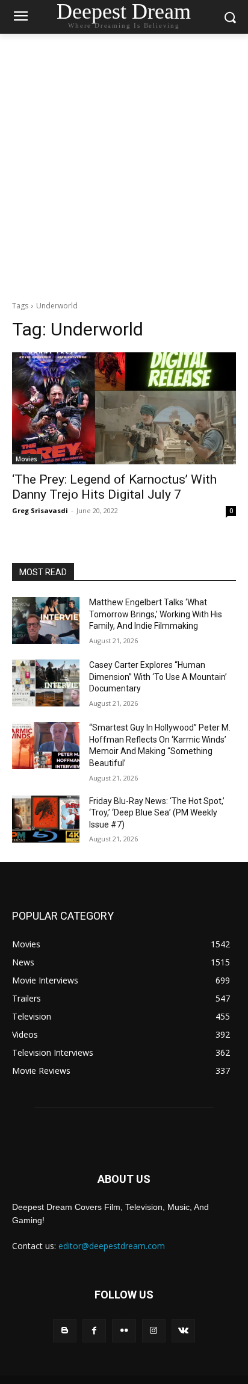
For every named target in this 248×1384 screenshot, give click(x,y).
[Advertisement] (124, 164)
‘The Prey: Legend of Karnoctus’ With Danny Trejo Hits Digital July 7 (114, 487)
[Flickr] (123, 1330)
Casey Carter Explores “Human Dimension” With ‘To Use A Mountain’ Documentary (158, 676)
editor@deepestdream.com (111, 1246)
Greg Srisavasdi (40, 510)
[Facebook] (94, 1330)
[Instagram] (154, 1330)
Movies (26, 459)
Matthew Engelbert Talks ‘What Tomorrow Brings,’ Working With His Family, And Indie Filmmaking (155, 614)
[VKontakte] (183, 1330)
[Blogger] (64, 1330)
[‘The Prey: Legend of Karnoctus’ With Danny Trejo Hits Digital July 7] (124, 408)
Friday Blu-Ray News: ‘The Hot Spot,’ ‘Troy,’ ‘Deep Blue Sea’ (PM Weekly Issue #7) (157, 812)
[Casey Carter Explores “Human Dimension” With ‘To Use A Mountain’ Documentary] (45, 682)
